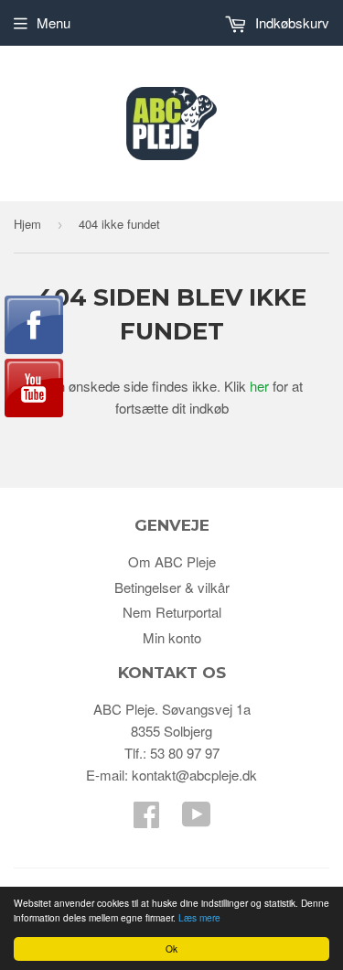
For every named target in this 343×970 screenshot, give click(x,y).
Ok (171, 948)
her (259, 385)
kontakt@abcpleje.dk (194, 774)
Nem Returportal (172, 611)
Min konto (172, 637)
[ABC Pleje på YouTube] (196, 819)
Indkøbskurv (290, 22)
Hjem (27, 223)
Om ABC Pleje (172, 561)
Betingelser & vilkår (172, 587)
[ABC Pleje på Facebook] (146, 819)
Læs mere (199, 917)
